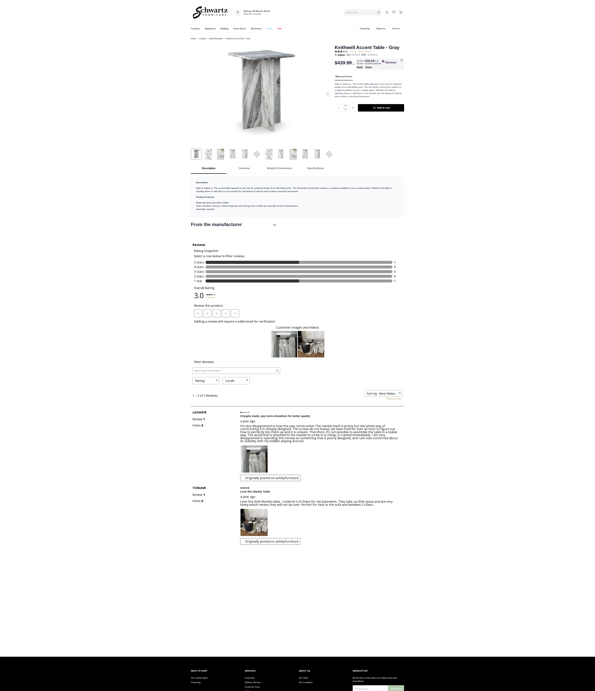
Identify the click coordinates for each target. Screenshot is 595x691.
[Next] (327, 93)
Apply (360, 67)
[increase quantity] (345, 106)
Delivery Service (253, 682)
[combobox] (362, 12)
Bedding (224, 28)
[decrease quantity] (345, 110)
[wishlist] (393, 12)
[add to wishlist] (353, 108)
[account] (387, 12)
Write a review (364, 52)
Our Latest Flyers (199, 678)
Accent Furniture (216, 39)
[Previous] (195, 93)
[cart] (400, 12)
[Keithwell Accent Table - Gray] (261, 93)
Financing (196, 682)
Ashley (341, 55)
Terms (368, 67)
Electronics (256, 28)
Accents (202, 39)
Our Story (303, 678)
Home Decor (240, 28)
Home (193, 39)
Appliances (210, 28)
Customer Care (252, 687)
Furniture (195, 28)
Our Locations (306, 682)
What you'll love (343, 76)
